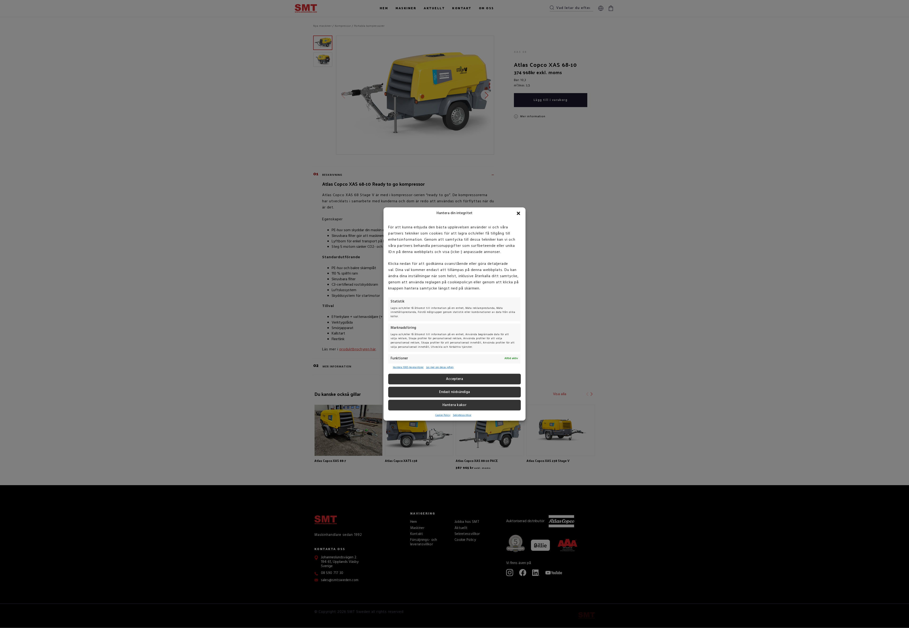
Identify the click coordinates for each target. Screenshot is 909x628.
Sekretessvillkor (462, 415)
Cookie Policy (442, 415)
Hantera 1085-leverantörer (408, 367)
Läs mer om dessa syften (440, 367)
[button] (518, 213)
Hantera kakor (454, 405)
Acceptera (454, 379)
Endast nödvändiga (454, 392)
